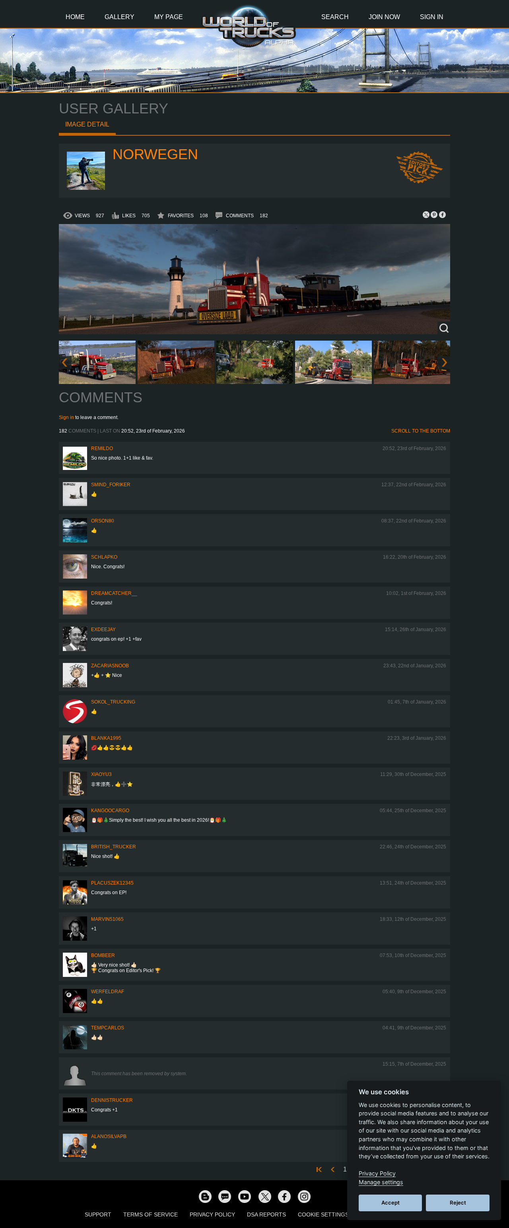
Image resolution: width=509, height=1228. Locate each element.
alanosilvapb (108, 1136)
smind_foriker (110, 484)
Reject (458, 1202)
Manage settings (381, 1182)
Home (75, 17)
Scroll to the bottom (420, 431)
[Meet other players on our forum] (225, 1196)
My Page (168, 17)
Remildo (102, 448)
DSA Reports (266, 1214)
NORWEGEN (155, 154)
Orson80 (102, 521)
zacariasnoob (110, 666)
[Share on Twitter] (426, 214)
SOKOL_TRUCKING (113, 702)
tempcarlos (107, 1028)
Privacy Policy (212, 1214)
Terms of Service (150, 1214)
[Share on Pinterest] (434, 214)
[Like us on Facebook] (284, 1196)
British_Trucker (113, 847)
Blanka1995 (106, 738)
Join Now (384, 17)
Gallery (119, 17)
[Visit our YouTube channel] (245, 1196)
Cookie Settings (323, 1214)
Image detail (87, 124)
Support (98, 1214)
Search (335, 17)
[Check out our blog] (205, 1196)
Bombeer (103, 955)
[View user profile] (86, 188)
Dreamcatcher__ (114, 593)
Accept (390, 1202)
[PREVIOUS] (332, 1170)
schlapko (104, 557)
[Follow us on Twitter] (264, 1196)
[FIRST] (320, 1170)
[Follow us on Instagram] (304, 1196)
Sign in (66, 417)
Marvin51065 (107, 919)
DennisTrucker (112, 1100)
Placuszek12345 (112, 883)
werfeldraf (107, 991)
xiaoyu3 (101, 774)
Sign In (431, 17)
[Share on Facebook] (442, 214)
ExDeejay (103, 629)
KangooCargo (110, 810)
